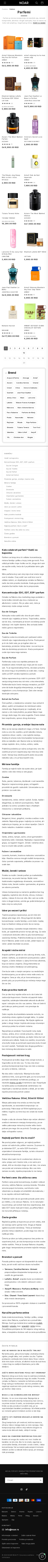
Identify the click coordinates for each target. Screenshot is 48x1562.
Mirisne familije (10, 483)
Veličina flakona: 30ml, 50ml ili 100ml (18, 522)
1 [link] (5, 348)
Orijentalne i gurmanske (15, 496)
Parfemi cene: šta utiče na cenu (16, 530)
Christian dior (19, 437)
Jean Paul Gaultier (24, 393)
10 (24, 353)
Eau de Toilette (11, 469)
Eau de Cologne (12, 466)
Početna (5, 9)
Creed (9, 388)
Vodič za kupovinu (11, 458)
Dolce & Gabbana (30, 388)
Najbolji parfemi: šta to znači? (15, 526)
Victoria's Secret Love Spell (33, 138)
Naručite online (10, 541)
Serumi (35, 1516)
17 (33, 358)
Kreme (21, 1512)
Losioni (38, 1512)
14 (19, 358)
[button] (5, 3)
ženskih (5, 1326)
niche (32, 1326)
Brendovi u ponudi (11, 537)
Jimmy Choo (11, 398)
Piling (28, 1516)
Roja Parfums (31, 422)
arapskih (25, 1326)
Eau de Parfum (11, 472)
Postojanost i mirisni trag (14, 518)
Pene (20, 1516)
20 (24, 363)
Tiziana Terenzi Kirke (10, 213)
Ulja (13, 1520)
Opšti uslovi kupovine (10, 1544)
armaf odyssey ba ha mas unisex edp (34, 56)
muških (39, 1323)
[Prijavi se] (40, 1480)
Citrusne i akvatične (13, 493)
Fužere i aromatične (13, 499)
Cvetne (9, 486)
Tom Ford (36, 427)
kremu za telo (16, 1083)
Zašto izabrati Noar (28, 1535)
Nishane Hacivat (8, 326)
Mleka (12, 1516)
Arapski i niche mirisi (12, 511)
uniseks (13, 1326)
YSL (8, 437)
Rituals (19, 422)
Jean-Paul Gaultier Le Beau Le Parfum (33, 97)
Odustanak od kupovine (11, 1548)
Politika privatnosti (26, 1539)
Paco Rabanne (12, 412)
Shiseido (10, 427)
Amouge (26, 378)
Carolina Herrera (22, 383)
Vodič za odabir (39, 23)
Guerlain (10, 393)
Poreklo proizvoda (9, 1539)
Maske (4, 1516)
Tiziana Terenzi (23, 427)
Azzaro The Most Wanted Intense (34, 215)
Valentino (10, 432)
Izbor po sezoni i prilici (13, 507)
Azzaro (9, 383)
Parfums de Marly (28, 412)
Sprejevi (5, 1520)
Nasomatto (19, 417)
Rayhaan (10, 422)
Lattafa (9, 403)
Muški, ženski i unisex (12, 503)
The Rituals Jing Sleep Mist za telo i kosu (11, 176)
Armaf (35, 378)
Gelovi (13, 1512)
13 (14, 358)
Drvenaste (10, 490)
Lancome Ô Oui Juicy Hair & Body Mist (12, 253)
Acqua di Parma (13, 378)
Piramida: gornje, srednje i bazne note (19, 479)
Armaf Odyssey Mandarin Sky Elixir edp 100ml (34, 289)
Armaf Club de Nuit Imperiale (32, 176)
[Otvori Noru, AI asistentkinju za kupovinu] (42, 1556)
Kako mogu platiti (28, 1544)
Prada (9, 417)
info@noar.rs (12, 1529)
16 (29, 358)
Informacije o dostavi (10, 1535)
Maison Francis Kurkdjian (25, 403)
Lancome (31, 398)
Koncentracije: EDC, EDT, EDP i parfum (19, 462)
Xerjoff (33, 432)
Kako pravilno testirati (12, 514)
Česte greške (9, 534)
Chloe (17, 388)
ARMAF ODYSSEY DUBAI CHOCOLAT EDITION (34, 327)
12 (10, 358)
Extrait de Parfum (12, 475)
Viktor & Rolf (22, 432)
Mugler (30, 437)
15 (24, 358)
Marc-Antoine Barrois (26, 408)
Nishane (30, 417)
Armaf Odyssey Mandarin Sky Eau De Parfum (12, 56)
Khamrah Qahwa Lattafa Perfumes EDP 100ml (11, 97)
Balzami (5, 1512)
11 (5, 358)
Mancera (10, 408)
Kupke (30, 1512)
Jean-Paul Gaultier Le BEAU (10, 289)
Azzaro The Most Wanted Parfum (12, 138)
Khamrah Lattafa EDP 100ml (35, 252)
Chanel (35, 383)
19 (43, 358)
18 (38, 358)
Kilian (22, 398)
